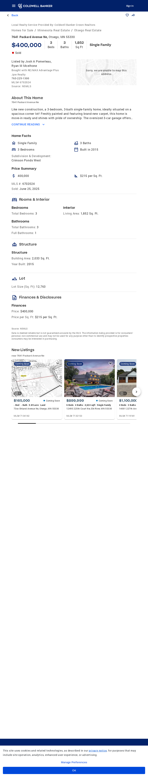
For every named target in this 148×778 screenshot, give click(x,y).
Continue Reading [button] (26, 124)
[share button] (133, 15)
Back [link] (15, 15)
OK (74, 770)
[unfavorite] (57, 363)
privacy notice (98, 750)
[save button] (127, 15)
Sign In (130, 5)
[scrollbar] (74, 423)
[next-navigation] (136, 391)
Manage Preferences (74, 762)
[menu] (15, 6)
